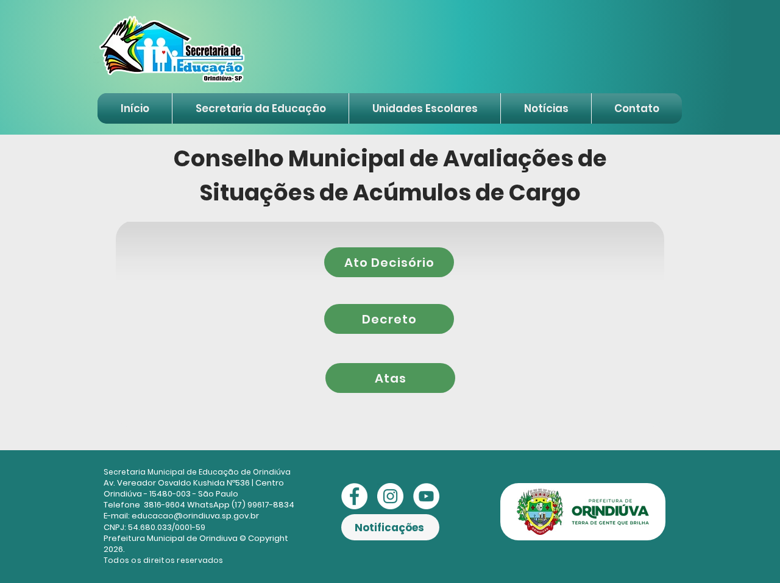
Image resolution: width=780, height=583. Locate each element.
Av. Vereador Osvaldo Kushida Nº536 (177, 483)
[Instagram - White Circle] (390, 496)
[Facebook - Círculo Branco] (354, 496)
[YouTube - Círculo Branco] (426, 496)
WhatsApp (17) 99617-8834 (240, 505)
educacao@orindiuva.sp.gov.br (195, 515)
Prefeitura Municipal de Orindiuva (171, 538)
